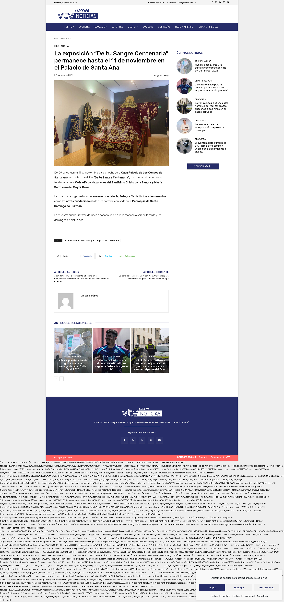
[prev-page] (56, 379)
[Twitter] (224, 3)
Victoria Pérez (89, 295)
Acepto (212, 587)
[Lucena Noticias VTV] (77, 14)
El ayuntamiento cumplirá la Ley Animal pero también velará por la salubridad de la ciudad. (210, 147)
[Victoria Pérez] (67, 301)
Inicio (56, 38)
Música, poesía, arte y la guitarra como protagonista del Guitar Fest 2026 (73, 365)
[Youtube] (228, 3)
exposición (102, 240)
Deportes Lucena (111, 356)
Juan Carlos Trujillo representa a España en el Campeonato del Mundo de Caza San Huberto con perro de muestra (81, 279)
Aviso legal (262, 596)
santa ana (114, 240)
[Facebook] (212, 3)
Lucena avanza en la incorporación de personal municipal (209, 127)
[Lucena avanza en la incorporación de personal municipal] (184, 126)
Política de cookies (220, 596)
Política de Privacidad (243, 596)
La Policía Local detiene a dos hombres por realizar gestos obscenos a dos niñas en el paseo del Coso (150, 365)
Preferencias (266, 587)
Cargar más (202, 166)
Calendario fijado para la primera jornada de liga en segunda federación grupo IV (111, 365)
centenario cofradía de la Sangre (79, 240)
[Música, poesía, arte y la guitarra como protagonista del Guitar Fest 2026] (73, 350)
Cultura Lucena (72, 356)
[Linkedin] (220, 3)
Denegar (239, 587)
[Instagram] (216, 3)
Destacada (66, 38)
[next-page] (61, 379)
